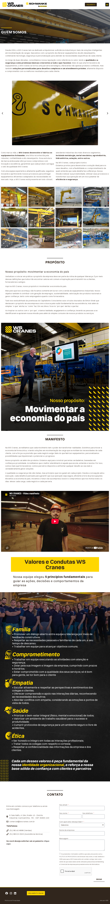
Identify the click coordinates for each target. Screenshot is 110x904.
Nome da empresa (66, 830)
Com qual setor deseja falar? (71, 822)
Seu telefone (87, 813)
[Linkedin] (15, 893)
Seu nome (63, 813)
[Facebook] (6, 893)
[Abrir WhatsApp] (104, 898)
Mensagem (63, 838)
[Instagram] (11, 893)
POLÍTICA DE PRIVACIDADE (67, 856)
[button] (107, 4)
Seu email (63, 805)
